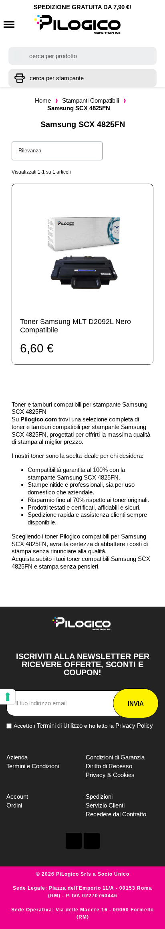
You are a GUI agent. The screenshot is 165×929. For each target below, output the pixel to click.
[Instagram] (92, 841)
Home (43, 100)
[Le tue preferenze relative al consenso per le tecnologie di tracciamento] (7, 696)
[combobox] (82, 56)
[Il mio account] (135, 24)
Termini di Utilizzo (59, 725)
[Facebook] (74, 841)
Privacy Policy (134, 725)
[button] (9, 25)
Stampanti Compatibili (90, 100)
